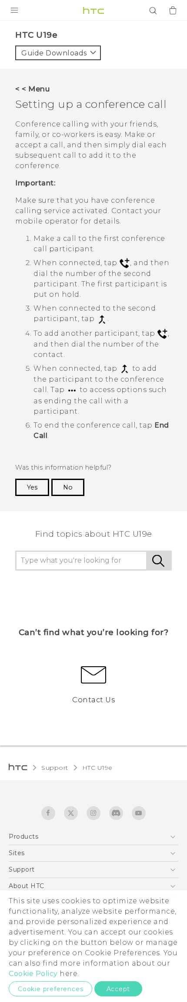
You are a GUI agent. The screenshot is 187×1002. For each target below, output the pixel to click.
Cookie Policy (33, 974)
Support (54, 768)
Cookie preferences (50, 989)
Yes (32, 487)
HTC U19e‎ (97, 768)
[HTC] (93, 10)
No (68, 487)
